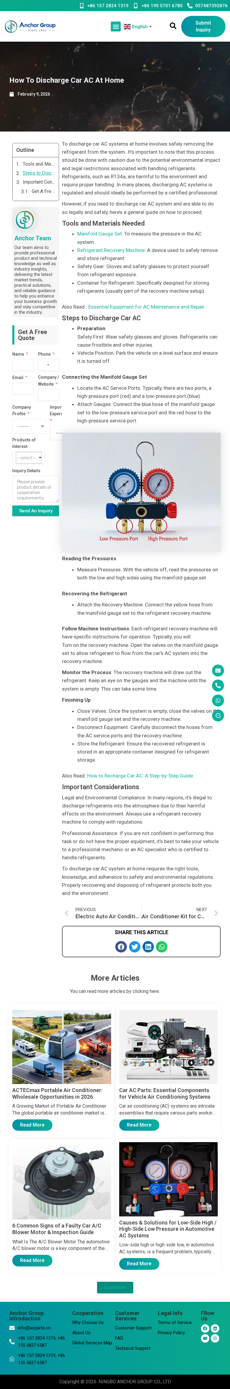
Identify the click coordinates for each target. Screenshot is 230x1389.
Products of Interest (24, 443)
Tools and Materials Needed (39, 164)
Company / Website (48, 380)
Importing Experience (61, 410)
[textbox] (29, 458)
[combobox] (44, 365)
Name (18, 354)
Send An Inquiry (35, 511)
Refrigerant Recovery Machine (111, 250)
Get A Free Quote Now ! (43, 191)
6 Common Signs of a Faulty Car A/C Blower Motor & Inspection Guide (56, 1228)
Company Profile (21, 410)
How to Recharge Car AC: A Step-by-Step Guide (140, 776)
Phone (44, 354)
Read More (32, 1125)
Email (17, 377)
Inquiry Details (26, 470)
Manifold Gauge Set (99, 234)
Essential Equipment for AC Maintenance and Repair (146, 307)
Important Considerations (39, 182)
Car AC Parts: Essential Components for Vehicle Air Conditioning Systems (165, 1093)
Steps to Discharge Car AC (39, 173)
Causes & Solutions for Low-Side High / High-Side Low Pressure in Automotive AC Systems (168, 1229)
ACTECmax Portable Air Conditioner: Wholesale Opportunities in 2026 (57, 1093)
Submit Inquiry (203, 26)
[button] (116, 26)
